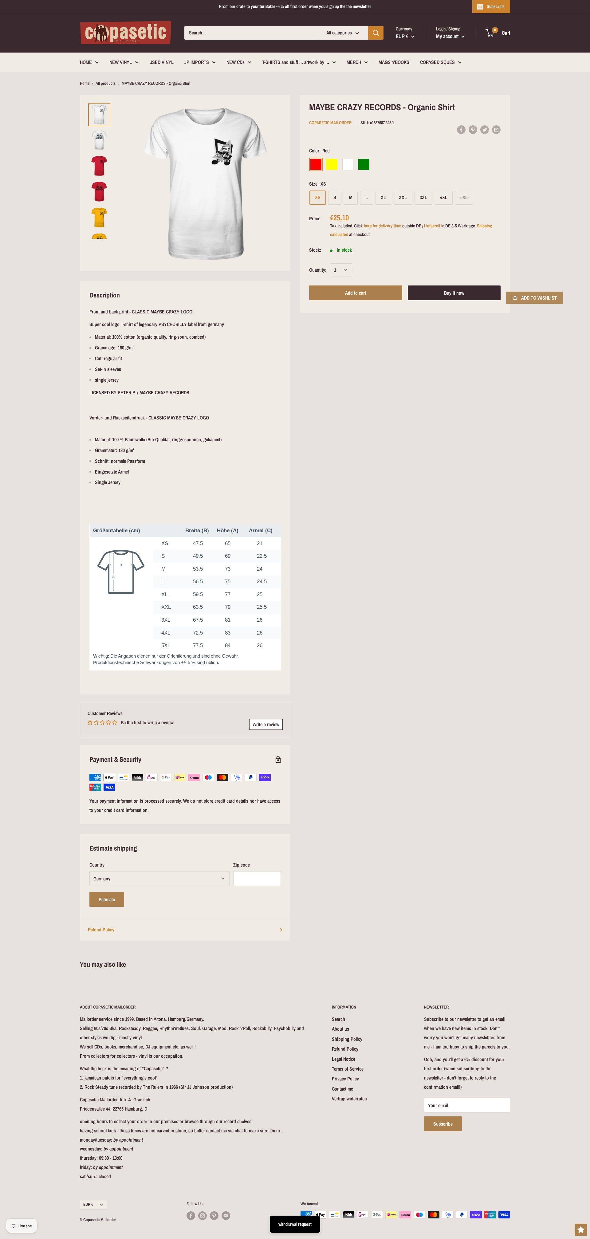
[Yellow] (331, 164)
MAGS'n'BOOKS (394, 62)
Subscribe (496, 6)
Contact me (342, 1088)
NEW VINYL (120, 62)
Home (84, 83)
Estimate (107, 899)
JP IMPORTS (196, 62)
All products (106, 83)
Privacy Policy (345, 1078)
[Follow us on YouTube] (226, 1215)
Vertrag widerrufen (349, 1098)
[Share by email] (496, 129)
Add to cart (355, 292)
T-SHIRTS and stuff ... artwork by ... (295, 62)
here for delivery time (382, 225)
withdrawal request (295, 1224)
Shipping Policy (347, 1039)
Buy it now (454, 292)
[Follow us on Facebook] (191, 1215)
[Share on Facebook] (461, 129)
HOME (86, 62)
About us (340, 1028)
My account (448, 36)
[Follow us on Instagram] (202, 1215)
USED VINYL (161, 62)
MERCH (354, 62)
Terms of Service (348, 1068)
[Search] (376, 33)
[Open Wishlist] (581, 1230)
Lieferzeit (432, 225)
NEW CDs (235, 62)
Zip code (241, 864)
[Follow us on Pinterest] (214, 1215)
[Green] (363, 164)
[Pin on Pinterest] (473, 129)
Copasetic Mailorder (330, 122)
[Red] (315, 164)
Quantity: (317, 269)
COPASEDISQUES (437, 62)
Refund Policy (101, 929)
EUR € (88, 1204)
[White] (347, 164)
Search (338, 1019)
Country (96, 864)
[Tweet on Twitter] (484, 129)
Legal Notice (343, 1059)
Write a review (266, 724)
